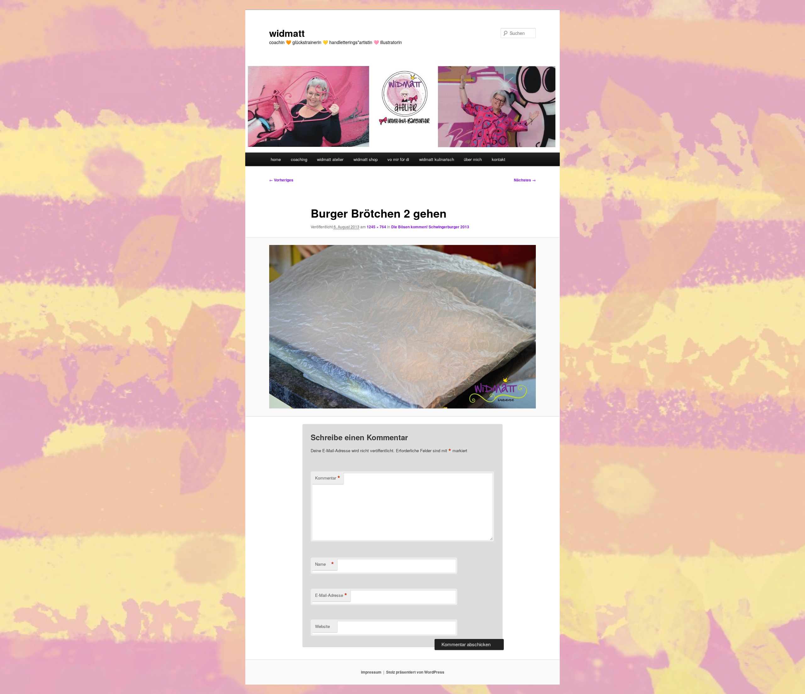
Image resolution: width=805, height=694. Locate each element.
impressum (371, 672)
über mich (473, 159)
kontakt (498, 159)
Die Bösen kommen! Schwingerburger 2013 (430, 227)
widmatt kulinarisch (436, 159)
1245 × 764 (376, 227)
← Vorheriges (281, 180)
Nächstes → (525, 180)
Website (322, 626)
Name (324, 564)
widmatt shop (365, 159)
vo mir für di (398, 159)
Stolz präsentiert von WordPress (415, 672)
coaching (299, 159)
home (276, 159)
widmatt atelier (330, 159)
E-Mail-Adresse (331, 595)
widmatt (287, 33)
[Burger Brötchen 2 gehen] (402, 326)
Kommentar (327, 478)
